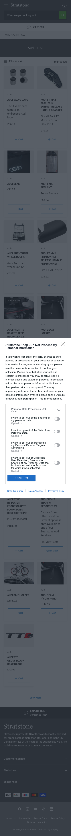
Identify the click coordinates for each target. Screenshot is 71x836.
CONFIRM (21, 478)
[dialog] (35, 418)
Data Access (35, 490)
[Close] (63, 345)
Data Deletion (15, 490)
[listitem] (35, 410)
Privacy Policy (56, 490)
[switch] (57, 419)
